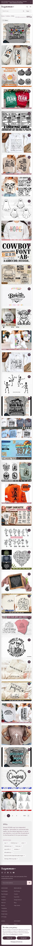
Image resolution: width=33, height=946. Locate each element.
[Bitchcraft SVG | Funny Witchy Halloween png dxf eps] (16, 296)
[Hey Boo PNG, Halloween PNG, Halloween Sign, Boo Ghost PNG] (16, 55)
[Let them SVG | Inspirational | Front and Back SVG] (16, 428)
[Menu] (30, 6)
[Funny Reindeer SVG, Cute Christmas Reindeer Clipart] (16, 187)
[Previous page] (4, 815)
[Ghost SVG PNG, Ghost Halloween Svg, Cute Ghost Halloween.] (16, 208)
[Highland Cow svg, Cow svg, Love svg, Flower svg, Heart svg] (16, 318)
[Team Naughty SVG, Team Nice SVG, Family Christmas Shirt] (16, 99)
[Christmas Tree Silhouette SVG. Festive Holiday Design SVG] (16, 801)
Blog (15, 902)
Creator (16, 894)
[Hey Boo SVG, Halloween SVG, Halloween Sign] (16, 165)
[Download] (25, 25)
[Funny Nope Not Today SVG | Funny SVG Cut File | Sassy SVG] (16, 230)
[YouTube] (13, 872)
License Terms (4, 924)
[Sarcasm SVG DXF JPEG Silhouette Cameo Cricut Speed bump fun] (16, 757)
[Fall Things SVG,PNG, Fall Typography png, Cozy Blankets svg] (16, 143)
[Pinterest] (8, 872)
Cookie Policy (13, 934)
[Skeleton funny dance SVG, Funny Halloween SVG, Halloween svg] (16, 384)
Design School (17, 899)
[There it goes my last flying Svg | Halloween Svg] (16, 647)
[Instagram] (2, 872)
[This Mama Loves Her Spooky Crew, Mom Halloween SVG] (16, 494)
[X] (11, 872)
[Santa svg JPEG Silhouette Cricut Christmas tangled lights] (16, 33)
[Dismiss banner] (31, 2)
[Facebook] (5, 872)
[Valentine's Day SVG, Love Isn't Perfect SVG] (16, 581)
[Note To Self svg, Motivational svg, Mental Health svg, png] (16, 362)
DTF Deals (3, 917)
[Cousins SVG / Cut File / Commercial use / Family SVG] (16, 779)
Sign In (15, 924)
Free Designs (4, 891)
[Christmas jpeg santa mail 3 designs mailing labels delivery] (16, 121)
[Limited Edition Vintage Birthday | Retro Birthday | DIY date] (16, 450)
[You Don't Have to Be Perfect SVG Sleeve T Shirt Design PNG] (16, 669)
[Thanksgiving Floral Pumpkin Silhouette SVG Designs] (16, 77)
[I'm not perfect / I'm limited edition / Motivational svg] (16, 691)
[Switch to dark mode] (27, 6)
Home (2, 16)
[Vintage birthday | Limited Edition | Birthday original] (16, 274)
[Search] (23, 11)
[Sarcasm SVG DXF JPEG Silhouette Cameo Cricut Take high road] (16, 406)
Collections (4, 911)
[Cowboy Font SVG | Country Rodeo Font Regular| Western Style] (16, 252)
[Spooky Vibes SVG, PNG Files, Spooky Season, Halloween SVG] (16, 340)
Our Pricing (17, 891)
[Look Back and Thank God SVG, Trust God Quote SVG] (16, 735)
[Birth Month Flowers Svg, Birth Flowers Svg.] (16, 538)
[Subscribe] (29, 883)
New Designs (4, 894)
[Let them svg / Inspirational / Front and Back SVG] (16, 603)
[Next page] (28, 815)
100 (24, 815)
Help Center (17, 905)
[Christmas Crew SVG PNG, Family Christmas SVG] (16, 713)
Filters (6, 20)
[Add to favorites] (29, 25)
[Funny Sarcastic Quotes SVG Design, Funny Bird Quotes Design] (16, 516)
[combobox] (12, 11)
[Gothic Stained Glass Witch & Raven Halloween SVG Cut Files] (16, 472)
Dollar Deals (4, 914)
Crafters (8, 16)
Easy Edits (16, 897)
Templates (4, 908)
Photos (3, 905)
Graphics (3, 899)
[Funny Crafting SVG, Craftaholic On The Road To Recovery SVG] (16, 625)
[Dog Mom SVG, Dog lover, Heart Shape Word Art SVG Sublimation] (16, 559)
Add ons (3, 902)
